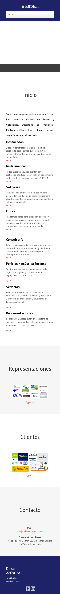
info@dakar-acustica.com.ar (30, 531)
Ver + (8, 160)
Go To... (11, 14)
